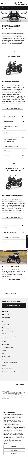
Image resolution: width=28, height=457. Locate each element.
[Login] (5, 3)
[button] (2, 4)
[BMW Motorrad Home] (20, 3)
